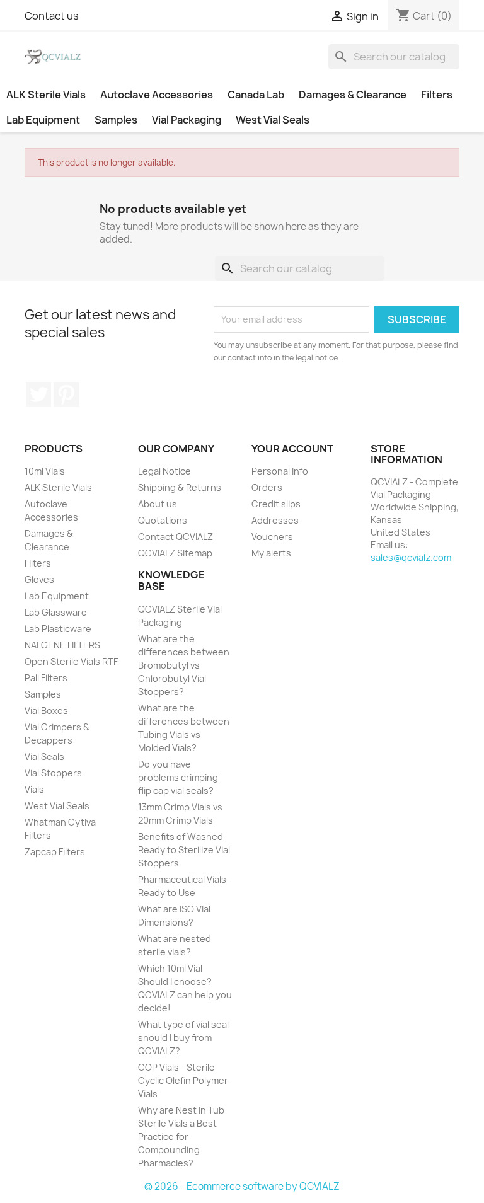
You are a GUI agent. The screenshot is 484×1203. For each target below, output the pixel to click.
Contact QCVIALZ (175, 537)
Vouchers (272, 537)
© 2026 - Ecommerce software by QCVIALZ (242, 1186)
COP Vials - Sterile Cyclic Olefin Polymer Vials (183, 1080)
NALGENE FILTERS (62, 645)
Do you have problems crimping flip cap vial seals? (178, 777)
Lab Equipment (43, 120)
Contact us (52, 16)
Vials (34, 789)
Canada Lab (256, 94)
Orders (266, 487)
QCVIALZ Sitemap (175, 553)
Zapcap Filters (55, 852)
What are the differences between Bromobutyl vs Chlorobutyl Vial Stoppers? (183, 665)
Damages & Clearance (352, 94)
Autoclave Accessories (156, 94)
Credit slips (276, 504)
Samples (116, 120)
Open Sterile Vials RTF (71, 661)
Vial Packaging (186, 120)
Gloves (39, 579)
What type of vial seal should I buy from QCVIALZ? (183, 1037)
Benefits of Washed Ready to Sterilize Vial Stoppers (184, 850)
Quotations (162, 520)
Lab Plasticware (58, 629)
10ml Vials (45, 471)
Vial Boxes (46, 711)
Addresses (275, 520)
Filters (436, 94)
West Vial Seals (272, 120)
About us (157, 504)
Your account (292, 449)
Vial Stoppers (53, 773)
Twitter (38, 394)
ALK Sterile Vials (46, 94)
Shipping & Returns (179, 487)
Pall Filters (46, 678)
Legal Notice (164, 471)
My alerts (271, 553)
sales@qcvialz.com (411, 557)
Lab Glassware (56, 612)
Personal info (279, 471)
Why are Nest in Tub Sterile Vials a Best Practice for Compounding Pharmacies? (181, 1136)
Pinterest (66, 394)
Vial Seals (44, 757)
